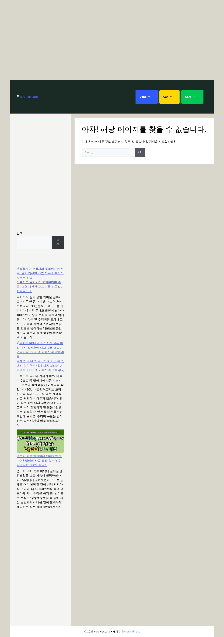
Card (143, 96)
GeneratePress (130, 631)
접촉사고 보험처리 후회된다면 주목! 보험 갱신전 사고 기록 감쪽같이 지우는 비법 (40, 286)
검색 (20, 233)
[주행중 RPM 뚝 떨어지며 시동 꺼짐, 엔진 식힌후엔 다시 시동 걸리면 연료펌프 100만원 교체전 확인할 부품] (40, 350)
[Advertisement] (112, 39)
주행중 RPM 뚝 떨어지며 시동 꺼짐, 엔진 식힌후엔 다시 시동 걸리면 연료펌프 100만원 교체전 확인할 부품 (40, 365)
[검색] (140, 152)
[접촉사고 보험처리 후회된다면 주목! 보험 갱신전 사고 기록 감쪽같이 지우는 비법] (40, 273)
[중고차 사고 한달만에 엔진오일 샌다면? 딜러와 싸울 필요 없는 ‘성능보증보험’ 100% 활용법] (40, 441)
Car (165, 96)
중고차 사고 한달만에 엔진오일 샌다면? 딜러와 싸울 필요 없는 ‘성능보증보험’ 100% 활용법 (39, 460)
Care (188, 96)
